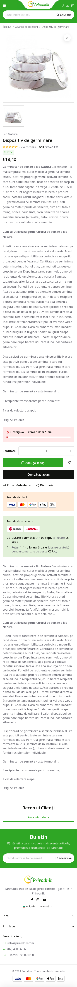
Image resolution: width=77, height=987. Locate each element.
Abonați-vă (65, 858)
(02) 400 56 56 (16, 949)
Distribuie (47, 485)
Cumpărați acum (38, 474)
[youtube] (44, 899)
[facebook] (32, 899)
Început (7, 26)
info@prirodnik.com (20, 943)
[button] (5, 5)
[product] (67, 37)
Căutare (65, 15)
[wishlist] (62, 5)
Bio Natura (10, 134)
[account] (67, 5)
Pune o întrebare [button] (38, 817)
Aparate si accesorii (26, 26)
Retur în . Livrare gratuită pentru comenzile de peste (40, 549)
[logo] (38, 4)
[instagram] (38, 899)
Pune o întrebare (19, 485)
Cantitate (9, 451)
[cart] (72, 5)
